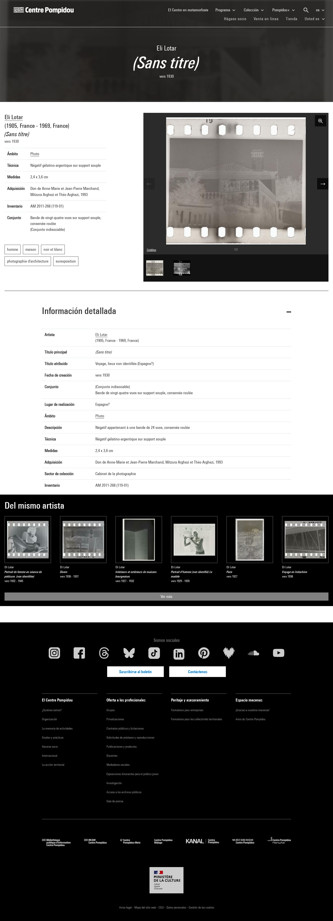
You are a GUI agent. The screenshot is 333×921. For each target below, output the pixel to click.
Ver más (166, 596)
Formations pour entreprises (187, 710)
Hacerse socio (50, 746)
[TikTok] (154, 654)
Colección (252, 9)
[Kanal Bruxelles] (206, 845)
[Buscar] (306, 10)
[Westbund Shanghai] (246, 845)
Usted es (313, 18)
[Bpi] (59, 845)
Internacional (49, 755)
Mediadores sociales (118, 764)
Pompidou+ (281, 9)
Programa (223, 9)
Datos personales (176, 907)
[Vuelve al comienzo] (322, 910)
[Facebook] (79, 654)
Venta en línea (266, 18)
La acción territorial (53, 764)
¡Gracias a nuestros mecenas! (252, 710)
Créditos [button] (151, 250)
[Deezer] (228, 654)
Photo (34, 153)
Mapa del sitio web (145, 907)
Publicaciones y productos (121, 746)
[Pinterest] (203, 654)
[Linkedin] (178, 654)
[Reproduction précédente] (149, 183)
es (318, 9)
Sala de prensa (114, 801)
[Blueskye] (129, 654)
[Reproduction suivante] (322, 183)
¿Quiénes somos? (52, 710)
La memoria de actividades (57, 728)
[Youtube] (278, 654)
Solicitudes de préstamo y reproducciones (130, 737)
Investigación (114, 783)
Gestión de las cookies (201, 907)
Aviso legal (125, 907)
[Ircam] (98, 845)
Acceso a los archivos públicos (123, 792)
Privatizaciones (115, 719)
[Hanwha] (279, 845)
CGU (161, 907)
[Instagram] (54, 654)
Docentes (111, 755)
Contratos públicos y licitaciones (125, 728)
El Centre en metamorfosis (190, 9)
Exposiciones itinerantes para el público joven (132, 774)
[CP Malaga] (166, 845)
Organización (49, 719)
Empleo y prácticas (52, 737)
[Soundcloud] (253, 654)
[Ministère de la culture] (166, 880)
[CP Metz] (133, 845)
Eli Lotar (14, 117)
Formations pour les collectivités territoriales (196, 719)
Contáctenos (197, 671)
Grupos (110, 710)
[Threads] (104, 654)
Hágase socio (237, 18)
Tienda (293, 18)
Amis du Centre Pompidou (250, 719)
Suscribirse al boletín (135, 671)
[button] (166, 312)
